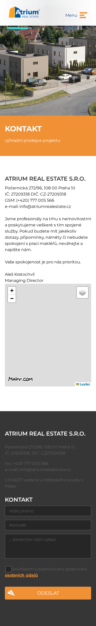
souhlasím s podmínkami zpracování (50, 569)
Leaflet (84, 384)
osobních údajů (21, 575)
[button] (12, 291)
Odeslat (48, 593)
